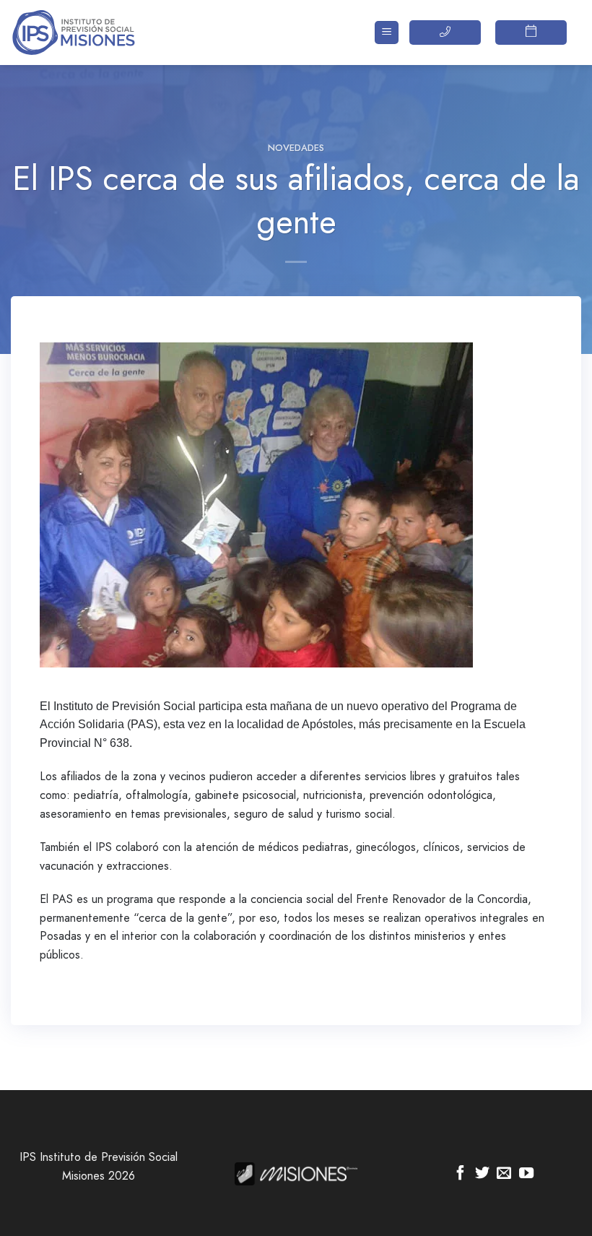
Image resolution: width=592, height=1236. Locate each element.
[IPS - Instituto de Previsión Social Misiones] (83, 32)
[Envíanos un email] (504, 1174)
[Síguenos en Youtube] (526, 1174)
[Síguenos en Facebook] (460, 1174)
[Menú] (387, 33)
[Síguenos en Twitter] (482, 1174)
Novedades (296, 148)
